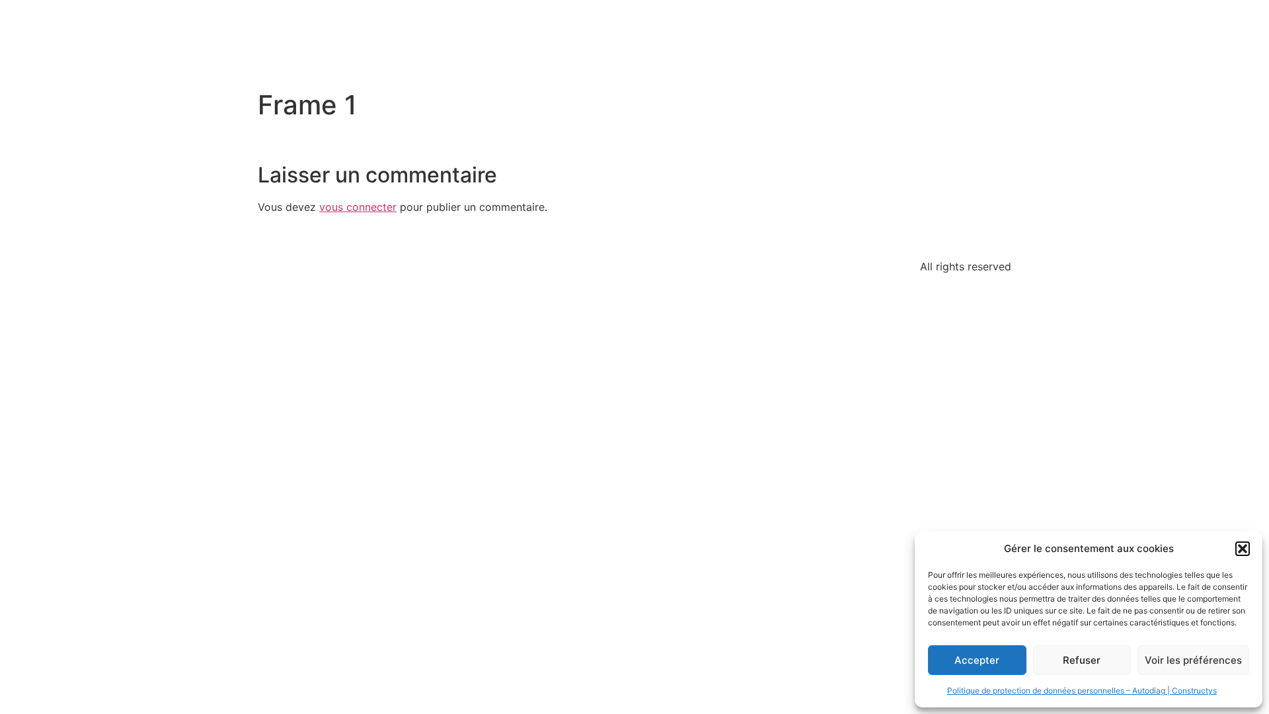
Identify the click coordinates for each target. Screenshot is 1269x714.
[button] (1242, 548)
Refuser (1081, 660)
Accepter (976, 660)
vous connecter (358, 207)
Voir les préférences (1193, 660)
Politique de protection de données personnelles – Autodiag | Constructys (1082, 690)
